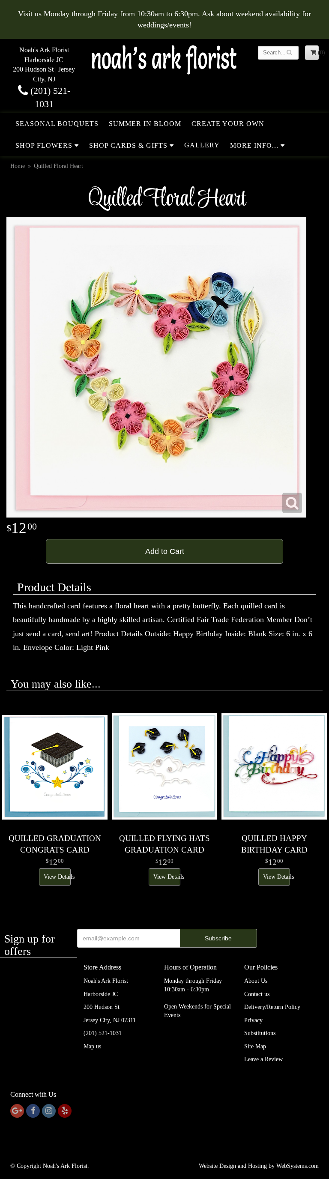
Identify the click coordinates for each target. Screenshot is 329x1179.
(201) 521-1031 (103, 1033)
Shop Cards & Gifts (128, 145)
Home (17, 166)
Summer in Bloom (145, 123)
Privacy (253, 1020)
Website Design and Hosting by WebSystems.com (259, 1166)
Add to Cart (164, 551)
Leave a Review (263, 1059)
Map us (92, 1046)
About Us (255, 981)
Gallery (202, 145)
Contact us (256, 994)
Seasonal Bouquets (57, 123)
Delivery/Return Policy (272, 1007)
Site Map (255, 1046)
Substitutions (259, 1033)
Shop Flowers (43, 145)
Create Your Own (227, 123)
